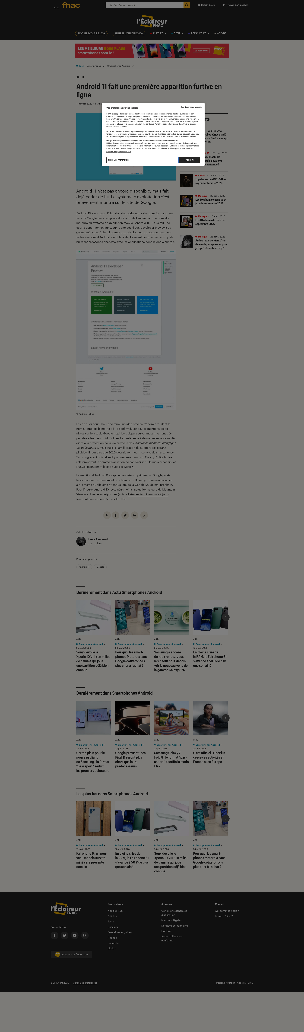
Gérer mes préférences (119, 160)
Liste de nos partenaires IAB (118, 152)
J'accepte (189, 160)
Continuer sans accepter (191, 107)
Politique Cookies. (188, 136)
